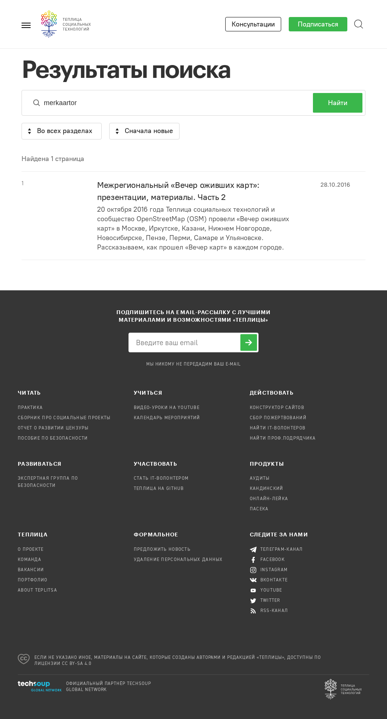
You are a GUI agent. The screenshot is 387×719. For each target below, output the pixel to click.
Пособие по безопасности (53, 438)
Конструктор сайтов (277, 408)
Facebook (272, 560)
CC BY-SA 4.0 (77, 664)
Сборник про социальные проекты (64, 418)
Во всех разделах (64, 131)
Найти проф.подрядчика (283, 438)
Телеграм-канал (281, 549)
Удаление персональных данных (178, 560)
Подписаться (318, 24)
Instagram (274, 570)
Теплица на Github (159, 489)
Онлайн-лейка (269, 499)
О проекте (31, 549)
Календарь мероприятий (167, 418)
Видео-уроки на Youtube (167, 408)
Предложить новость (162, 549)
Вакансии (31, 570)
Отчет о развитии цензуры (53, 428)
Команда (29, 560)
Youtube (271, 590)
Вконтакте (274, 580)
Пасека (259, 509)
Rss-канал (274, 611)
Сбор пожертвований (278, 418)
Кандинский (266, 489)
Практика (30, 408)
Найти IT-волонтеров (277, 428)
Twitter (270, 600)
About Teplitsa (37, 590)
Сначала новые (149, 131)
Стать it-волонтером (161, 478)
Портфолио (33, 580)
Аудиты (260, 478)
